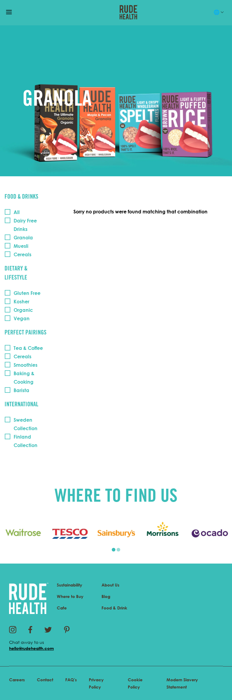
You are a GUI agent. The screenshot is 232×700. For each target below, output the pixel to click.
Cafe (62, 607)
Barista (21, 390)
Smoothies (25, 365)
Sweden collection (25, 424)
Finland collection (25, 441)
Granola (23, 238)
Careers (17, 679)
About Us (110, 584)
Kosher (21, 302)
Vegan (22, 318)
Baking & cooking (24, 377)
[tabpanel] (23, 533)
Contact (45, 679)
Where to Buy (70, 596)
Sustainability (69, 584)
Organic (23, 310)
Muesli (21, 246)
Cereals (22, 254)
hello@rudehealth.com (31, 648)
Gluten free (27, 293)
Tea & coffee (28, 348)
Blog (106, 596)
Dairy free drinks (25, 225)
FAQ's (71, 679)
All (17, 212)
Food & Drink (114, 607)
